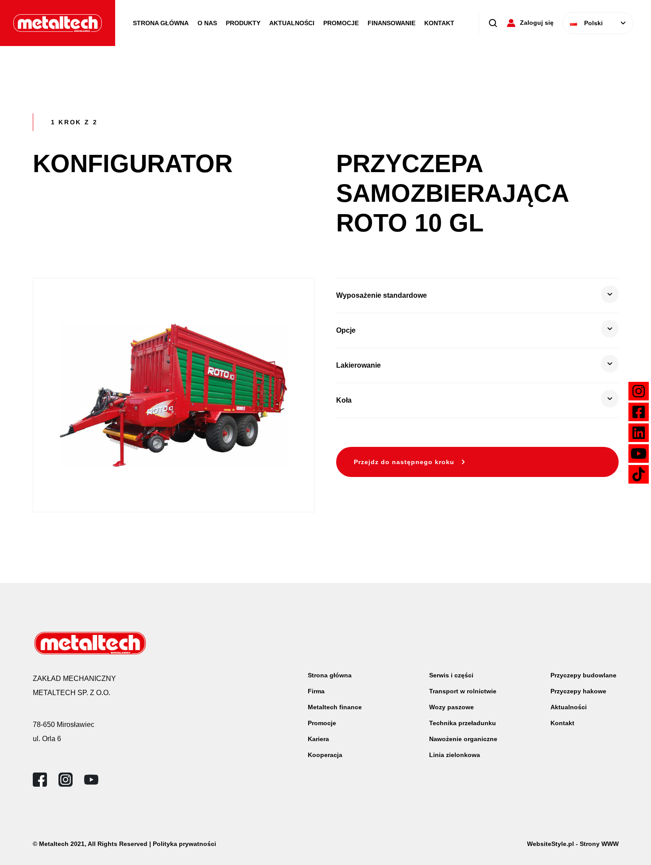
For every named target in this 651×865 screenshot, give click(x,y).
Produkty (243, 23)
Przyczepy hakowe (578, 691)
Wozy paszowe (451, 707)
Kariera (318, 738)
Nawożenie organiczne (463, 738)
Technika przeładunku (462, 723)
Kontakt (439, 23)
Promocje (341, 23)
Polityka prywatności (184, 843)
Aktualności (291, 23)
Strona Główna (161, 23)
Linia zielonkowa (454, 754)
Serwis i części (451, 675)
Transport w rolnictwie (462, 691)
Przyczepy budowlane (583, 675)
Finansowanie (391, 23)
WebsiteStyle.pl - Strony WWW (573, 843)
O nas (207, 23)
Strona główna (330, 675)
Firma (316, 691)
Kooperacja (325, 754)
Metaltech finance (335, 707)
